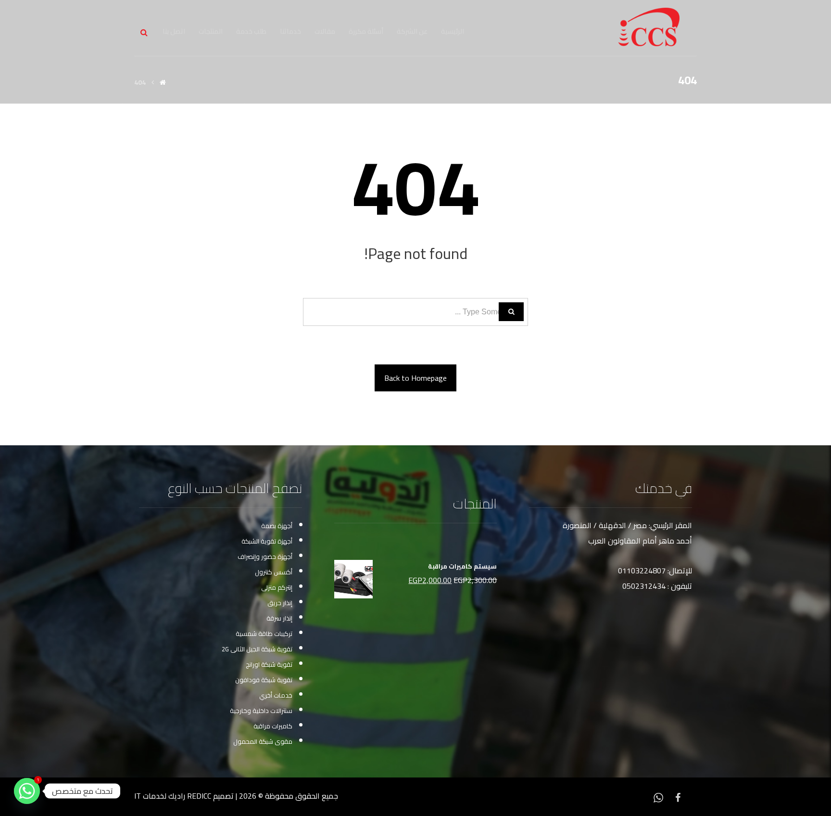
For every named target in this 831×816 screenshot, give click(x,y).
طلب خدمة (251, 31)
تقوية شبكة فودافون (263, 680)
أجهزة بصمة (276, 525)
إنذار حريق (279, 603)
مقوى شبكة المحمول (262, 741)
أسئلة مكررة (366, 31)
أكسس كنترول (273, 572)
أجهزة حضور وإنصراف (265, 556)
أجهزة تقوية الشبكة (266, 541)
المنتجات (211, 31)
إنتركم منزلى (276, 587)
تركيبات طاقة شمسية (264, 633)
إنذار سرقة (279, 618)
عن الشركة (412, 31)
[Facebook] (677, 796)
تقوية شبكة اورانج (269, 664)
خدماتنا (290, 31)
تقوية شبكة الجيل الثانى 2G (257, 649)
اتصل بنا (174, 31)
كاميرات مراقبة (272, 726)
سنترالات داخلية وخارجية (261, 710)
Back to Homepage (415, 378)
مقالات (325, 31)
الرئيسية (452, 31)
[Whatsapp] (658, 796)
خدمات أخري (275, 695)
